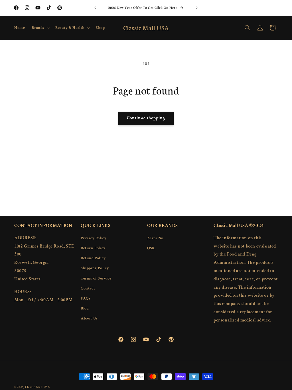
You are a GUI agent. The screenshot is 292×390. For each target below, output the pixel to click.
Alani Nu (155, 238)
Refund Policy (93, 258)
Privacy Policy (93, 238)
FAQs (85, 298)
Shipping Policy (95, 268)
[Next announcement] (196, 7)
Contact (88, 288)
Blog (85, 308)
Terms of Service (96, 278)
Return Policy (93, 248)
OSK (151, 248)
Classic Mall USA (37, 387)
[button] (40, 28)
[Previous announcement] (95, 7)
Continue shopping (146, 118)
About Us (89, 318)
